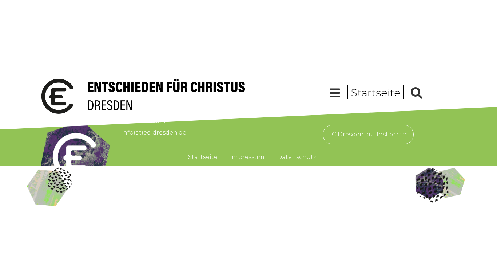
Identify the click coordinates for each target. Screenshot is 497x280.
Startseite (375, 92)
